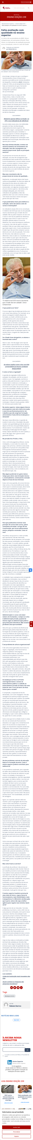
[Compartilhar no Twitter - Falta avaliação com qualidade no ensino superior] (14, 988)
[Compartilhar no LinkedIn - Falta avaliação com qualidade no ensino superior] (11, 988)
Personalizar (16, 1132)
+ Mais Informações (8, 1102)
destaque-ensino (9, 996)
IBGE (20, 82)
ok (27, 1050)
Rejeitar (16, 1136)
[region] (16, 1124)
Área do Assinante (25, 2)
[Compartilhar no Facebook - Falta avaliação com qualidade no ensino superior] (18, 988)
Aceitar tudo (16, 1127)
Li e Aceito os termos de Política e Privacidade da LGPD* (17, 1055)
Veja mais (16, 1020)
